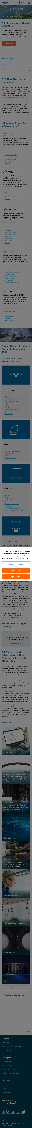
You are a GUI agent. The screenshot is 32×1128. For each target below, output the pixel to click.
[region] (16, 564)
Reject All (16, 570)
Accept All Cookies (16, 577)
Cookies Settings (16, 564)
